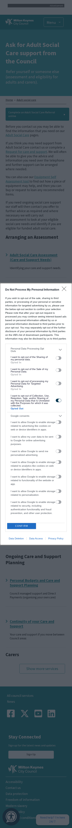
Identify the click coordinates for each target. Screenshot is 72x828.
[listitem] (36, 349)
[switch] (58, 358)
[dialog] (36, 414)
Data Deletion (16, 538)
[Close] (65, 290)
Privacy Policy (55, 538)
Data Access (36, 538)
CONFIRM (21, 526)
